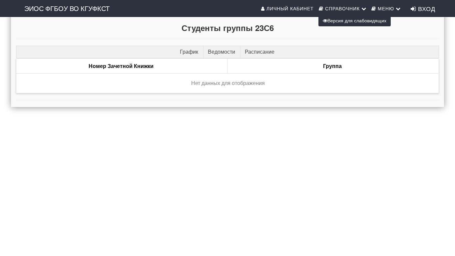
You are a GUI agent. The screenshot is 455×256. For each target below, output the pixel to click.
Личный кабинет (289, 8)
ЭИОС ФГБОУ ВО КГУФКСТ (67, 8)
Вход (425, 8)
